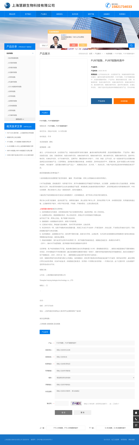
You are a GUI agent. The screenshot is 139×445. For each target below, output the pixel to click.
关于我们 (28, 14)
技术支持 (75, 14)
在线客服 (124, 101)
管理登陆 (124, 439)
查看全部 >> (20, 119)
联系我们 (122, 14)
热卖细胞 (10, 53)
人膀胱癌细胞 (12, 101)
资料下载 (91, 14)
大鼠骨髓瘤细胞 (13, 58)
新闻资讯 (59, 14)
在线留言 (107, 14)
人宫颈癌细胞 (12, 63)
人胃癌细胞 (11, 77)
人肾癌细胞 (11, 110)
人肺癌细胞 (11, 91)
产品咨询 (101, 101)
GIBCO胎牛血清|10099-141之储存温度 (20, 155)
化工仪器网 (115, 439)
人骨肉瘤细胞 (12, 106)
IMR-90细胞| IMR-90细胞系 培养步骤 (19, 150)
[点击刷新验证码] (76, 403)
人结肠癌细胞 (12, 72)
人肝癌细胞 (11, 96)
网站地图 (132, 439)
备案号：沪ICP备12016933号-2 (41, 439)
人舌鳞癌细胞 (12, 115)
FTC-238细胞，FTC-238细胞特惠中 (66, 428)
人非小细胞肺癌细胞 (14, 86)
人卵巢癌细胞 (12, 67)
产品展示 (44, 14)
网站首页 (12, 14)
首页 (90, 53)
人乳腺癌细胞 (12, 82)
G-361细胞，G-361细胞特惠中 (115, 428)
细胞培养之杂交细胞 (14, 137)
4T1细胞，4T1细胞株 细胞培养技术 (19, 142)
